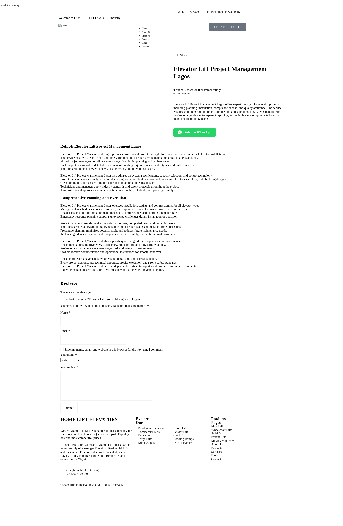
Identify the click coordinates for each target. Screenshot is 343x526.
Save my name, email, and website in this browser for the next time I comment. (114, 349)
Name (65, 312)
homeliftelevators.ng (9, 5)
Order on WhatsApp (197, 132)
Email (65, 331)
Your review (69, 367)
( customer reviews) (183, 93)
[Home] (62, 25)
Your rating (68, 354)
